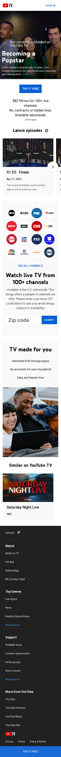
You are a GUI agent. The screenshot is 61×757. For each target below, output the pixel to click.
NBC (9, 514)
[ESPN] (11, 226)
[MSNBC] (11, 252)
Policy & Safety (38, 741)
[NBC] (49, 213)
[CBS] (24, 213)
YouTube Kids (12, 725)
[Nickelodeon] (36, 252)
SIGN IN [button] (51, 5)
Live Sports (11, 599)
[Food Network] (11, 239)
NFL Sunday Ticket (15, 579)
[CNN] (36, 226)
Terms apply (30, 120)
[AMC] (24, 226)
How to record (12, 670)
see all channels (30, 265)
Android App (12, 570)
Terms (21, 741)
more (25, 74)
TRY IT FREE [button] (30, 88)
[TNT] (49, 252)
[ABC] (11, 213)
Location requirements (17, 653)
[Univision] (49, 239)
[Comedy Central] (49, 226)
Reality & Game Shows (17, 616)
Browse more (12, 625)
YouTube (10, 699)
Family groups (12, 662)
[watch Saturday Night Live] (28, 487)
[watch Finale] (28, 152)
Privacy (9, 741)
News (8, 607)
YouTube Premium (15, 707)
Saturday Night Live (23, 507)
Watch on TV (12, 553)
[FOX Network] (36, 213)
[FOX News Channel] (24, 239)
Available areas (13, 644)
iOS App (9, 562)
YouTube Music (13, 716)
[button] (52, 167)
